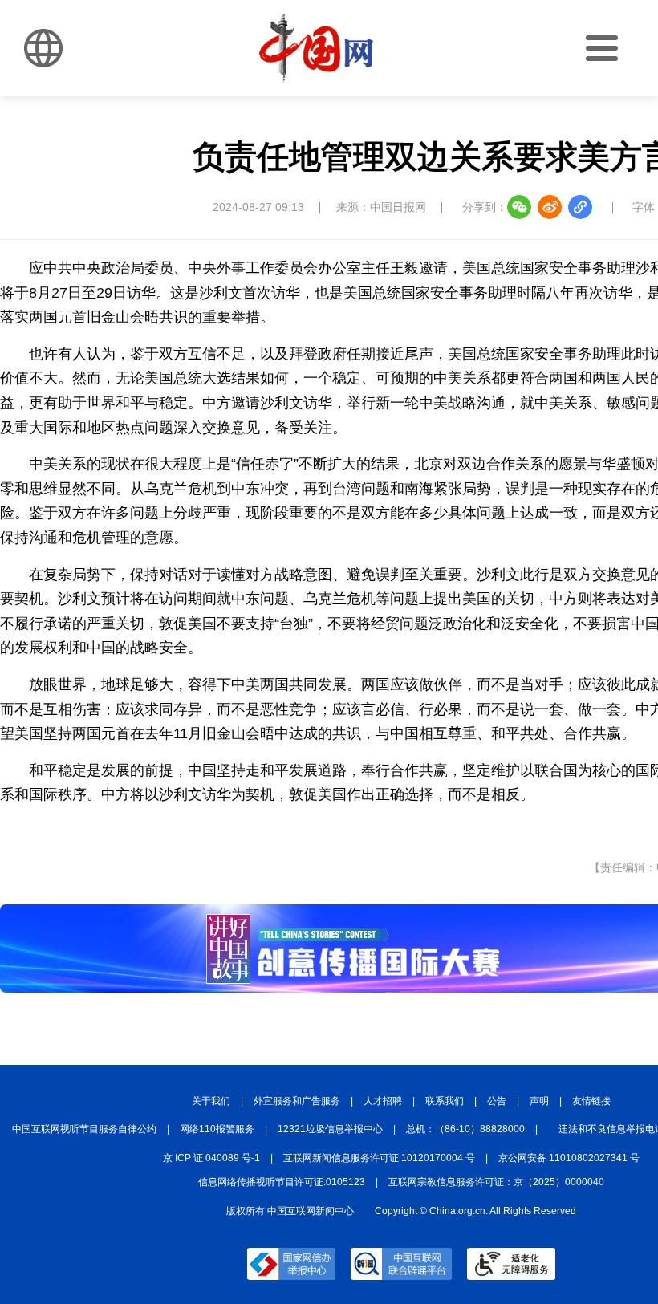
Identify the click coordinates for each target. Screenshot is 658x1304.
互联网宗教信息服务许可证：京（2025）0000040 (496, 1182)
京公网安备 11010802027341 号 (569, 1158)
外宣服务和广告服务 (297, 1101)
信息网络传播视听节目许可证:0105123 (281, 1182)
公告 (496, 1101)
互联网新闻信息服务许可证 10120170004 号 (379, 1158)
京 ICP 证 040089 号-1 (211, 1158)
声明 (539, 1101)
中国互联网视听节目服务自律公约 (84, 1129)
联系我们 (444, 1101)
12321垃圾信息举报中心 (330, 1129)
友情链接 (591, 1101)
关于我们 (211, 1101)
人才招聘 (383, 1101)
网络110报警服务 (217, 1129)
